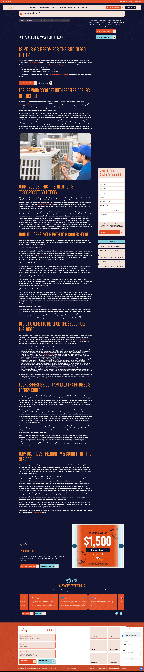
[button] (33, 7)
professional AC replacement (28, 104)
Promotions (71, 7)
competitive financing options (58, 74)
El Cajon (36, 65)
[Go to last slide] (121, 613)
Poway (61, 65)
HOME (22, 20)
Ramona (66, 65)
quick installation (44, 204)
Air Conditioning (31, 20)
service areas (42, 255)
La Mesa (49, 65)
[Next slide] (116, 613)
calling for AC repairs (48, 354)
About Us (63, 7)
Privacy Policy (91, 668)
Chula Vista (29, 65)
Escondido (43, 65)
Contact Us (37, 512)
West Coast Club (82, 7)
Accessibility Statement (114, 668)
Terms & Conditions (102, 668)
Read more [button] (34, 606)
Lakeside (55, 65)
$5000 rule (85, 339)
